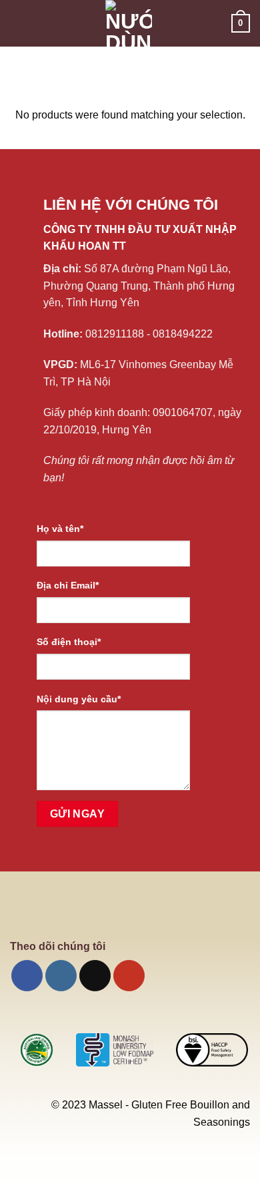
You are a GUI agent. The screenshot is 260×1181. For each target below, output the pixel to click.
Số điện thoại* (69, 641)
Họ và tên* (60, 528)
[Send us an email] (95, 975)
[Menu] (18, 23)
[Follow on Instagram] (61, 975)
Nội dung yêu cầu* (79, 699)
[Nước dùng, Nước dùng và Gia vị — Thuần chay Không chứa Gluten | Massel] (128, 23)
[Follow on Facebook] (27, 975)
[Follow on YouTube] (129, 975)
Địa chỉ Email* (68, 585)
